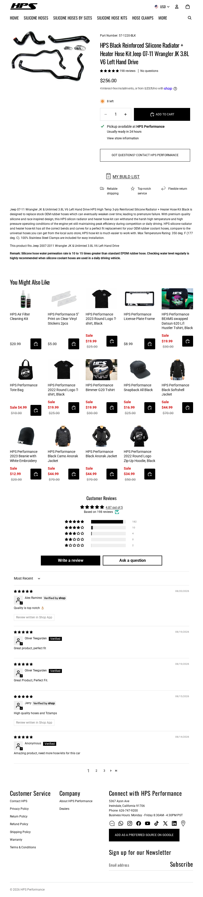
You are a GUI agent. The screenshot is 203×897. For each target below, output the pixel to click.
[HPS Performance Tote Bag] (25, 369)
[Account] (176, 6)
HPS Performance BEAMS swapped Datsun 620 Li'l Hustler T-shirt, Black (177, 321)
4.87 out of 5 (114, 507)
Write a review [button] (70, 560)
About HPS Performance (75, 801)
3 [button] (104, 770)
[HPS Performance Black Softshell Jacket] (177, 369)
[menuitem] (163, 17)
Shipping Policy (20, 832)
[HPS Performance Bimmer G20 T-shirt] (101, 369)
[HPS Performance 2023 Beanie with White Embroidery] (25, 436)
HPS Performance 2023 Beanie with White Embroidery (23, 456)
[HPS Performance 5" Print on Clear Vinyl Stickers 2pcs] (63, 298)
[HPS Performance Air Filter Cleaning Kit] (25, 298)
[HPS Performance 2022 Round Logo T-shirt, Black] (63, 369)
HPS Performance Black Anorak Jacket (101, 454)
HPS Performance (33, 889)
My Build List (126, 176)
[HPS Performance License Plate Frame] (139, 298)
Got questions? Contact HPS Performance (145, 155)
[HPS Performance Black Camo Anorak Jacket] (63, 436)
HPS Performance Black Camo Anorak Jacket (63, 456)
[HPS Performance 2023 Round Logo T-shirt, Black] (101, 298)
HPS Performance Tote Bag (23, 387)
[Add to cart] (35, 343)
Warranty (16, 839)
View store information (123, 138)
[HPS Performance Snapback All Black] (139, 369)
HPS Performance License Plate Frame (139, 316)
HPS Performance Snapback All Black (138, 387)
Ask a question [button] (132, 560)
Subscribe (181, 863)
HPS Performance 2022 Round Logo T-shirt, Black (63, 389)
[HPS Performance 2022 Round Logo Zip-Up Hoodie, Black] (139, 436)
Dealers (64, 809)
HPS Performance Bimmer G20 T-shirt (100, 387)
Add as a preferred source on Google (144, 835)
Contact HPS (18, 801)
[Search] (189, 17)
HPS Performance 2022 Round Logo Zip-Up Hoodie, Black (139, 456)
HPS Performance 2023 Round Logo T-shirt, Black (101, 318)
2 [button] (96, 770)
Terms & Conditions (23, 847)
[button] (110, 71)
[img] (23, 591)
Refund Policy (19, 824)
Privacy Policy (19, 809)
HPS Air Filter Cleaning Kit (20, 316)
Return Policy (18, 816)
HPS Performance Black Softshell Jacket (175, 389)
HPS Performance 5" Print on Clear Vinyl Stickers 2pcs (63, 318)
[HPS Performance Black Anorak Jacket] (101, 436)
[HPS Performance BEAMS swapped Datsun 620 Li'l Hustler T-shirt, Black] (177, 298)
